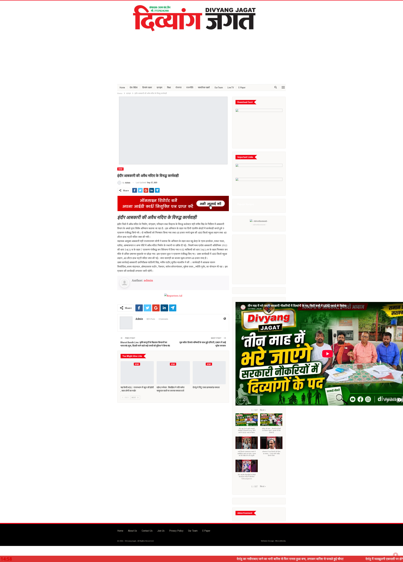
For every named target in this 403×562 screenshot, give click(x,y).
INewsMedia (280, 541)
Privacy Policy (176, 530)
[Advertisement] (201, 57)
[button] (262, 410)
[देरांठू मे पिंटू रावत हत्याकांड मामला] (209, 372)
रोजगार (179, 87)
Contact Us (147, 530)
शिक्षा (169, 87)
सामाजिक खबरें (204, 87)
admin (148, 280)
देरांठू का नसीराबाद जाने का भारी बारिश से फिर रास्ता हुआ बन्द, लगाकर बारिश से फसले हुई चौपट (247, 559)
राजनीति (189, 87)
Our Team (219, 87)
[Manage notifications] (395, 555)
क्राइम (159, 87)
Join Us (161, 530)
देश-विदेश (134, 87)
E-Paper (241, 87)
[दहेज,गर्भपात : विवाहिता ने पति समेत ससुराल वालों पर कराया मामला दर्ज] (173, 372)
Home (122, 87)
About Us (132, 530)
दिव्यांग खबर (147, 87)
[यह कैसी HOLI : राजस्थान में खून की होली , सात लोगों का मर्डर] (137, 372)
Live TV (230, 87)
